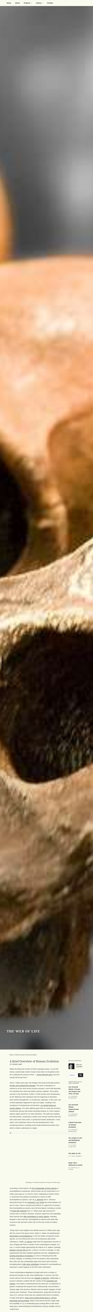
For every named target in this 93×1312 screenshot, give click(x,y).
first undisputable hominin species (44, 1188)
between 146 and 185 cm (19, 1250)
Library (38, 3)
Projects (27, 3)
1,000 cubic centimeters (30, 1264)
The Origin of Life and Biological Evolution (75, 1140)
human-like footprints (19, 1211)
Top (88, 1307)
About (17, 3)
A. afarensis (39, 1200)
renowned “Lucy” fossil (35, 1202)
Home (9, 3)
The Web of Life (23, 1031)
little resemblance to (36, 1217)
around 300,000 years (44, 1075)
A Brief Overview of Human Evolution (74, 1125)
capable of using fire (41, 1278)
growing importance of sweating (21, 1256)
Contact (50, 3)
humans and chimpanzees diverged (22, 1086)
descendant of (21, 1236)
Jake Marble (76, 1156)
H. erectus (28, 1242)
